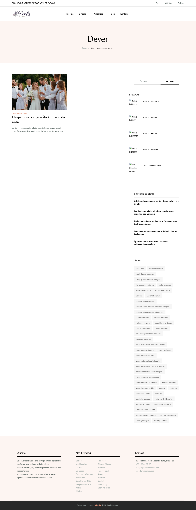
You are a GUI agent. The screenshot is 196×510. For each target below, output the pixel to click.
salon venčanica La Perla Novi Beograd (150, 366)
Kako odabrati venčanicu (145, 285)
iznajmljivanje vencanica (145, 274)
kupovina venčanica (162, 290)
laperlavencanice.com (145, 470)
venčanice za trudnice (168, 415)
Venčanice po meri (143, 404)
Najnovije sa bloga (19, 113)
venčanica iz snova (143, 393)
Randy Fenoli (103, 470)
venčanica (173, 388)
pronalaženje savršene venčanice (148, 334)
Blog (113, 13)
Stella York (80, 477)
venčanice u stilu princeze (145, 410)
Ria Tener (102, 460)
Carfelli (101, 481)
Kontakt (124, 13)
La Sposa (80, 470)
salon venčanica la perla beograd (148, 361)
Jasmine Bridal (104, 487)
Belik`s (79, 460)
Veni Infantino (81, 464)
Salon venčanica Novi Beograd (147, 377)
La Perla (139, 296)
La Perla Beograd (153, 296)
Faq (157, 3)
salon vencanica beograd (145, 350)
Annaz (78, 487)
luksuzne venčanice (161, 317)
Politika (181, 3)
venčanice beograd (143, 399)
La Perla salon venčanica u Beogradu (149, 312)
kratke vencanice (165, 285)
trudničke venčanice (169, 382)
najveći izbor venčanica (163, 323)
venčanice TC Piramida (162, 404)
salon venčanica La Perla (145, 355)
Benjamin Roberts (83, 484)
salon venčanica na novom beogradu (149, 372)
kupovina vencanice (143, 290)
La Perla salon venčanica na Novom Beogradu (153, 306)
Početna (69, 13)
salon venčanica (165, 350)
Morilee (79, 491)
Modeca (101, 467)
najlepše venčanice (143, 323)
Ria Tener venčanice (143, 339)
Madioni (101, 477)
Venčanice (98, 13)
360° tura (169, 3)
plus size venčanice (143, 328)
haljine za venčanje (156, 268)
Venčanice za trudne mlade (146, 415)
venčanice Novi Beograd (164, 399)
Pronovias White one (84, 474)
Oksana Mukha (104, 464)
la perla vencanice (142, 317)
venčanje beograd (142, 420)
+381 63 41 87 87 (143, 464)
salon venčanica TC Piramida (146, 382)
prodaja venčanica (161, 328)
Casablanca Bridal (83, 481)
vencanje (162, 388)
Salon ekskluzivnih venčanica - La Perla (150, 344)
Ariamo (101, 474)
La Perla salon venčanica (145, 301)
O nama (82, 13)
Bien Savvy (140, 268)
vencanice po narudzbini (145, 388)
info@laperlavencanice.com (147, 467)
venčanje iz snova (160, 420)
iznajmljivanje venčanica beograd (148, 279)
